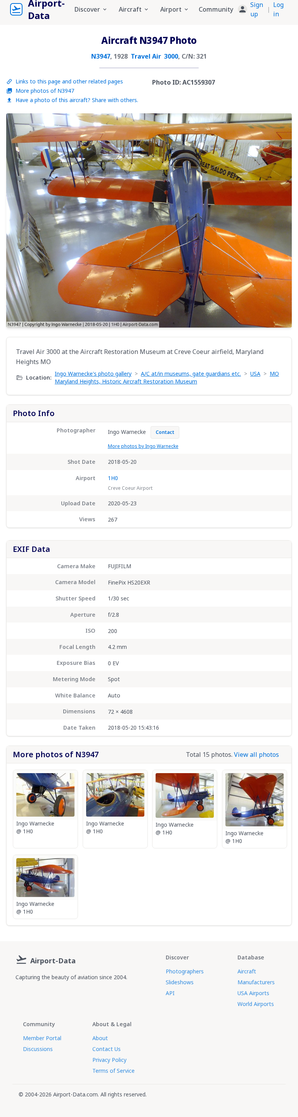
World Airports (255, 1004)
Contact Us (106, 1049)
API (170, 993)
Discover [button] (87, 9)
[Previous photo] (20, 220)
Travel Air (146, 56)
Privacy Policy (109, 1059)
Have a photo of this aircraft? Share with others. (77, 100)
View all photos (256, 754)
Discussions (38, 1049)
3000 (171, 56)
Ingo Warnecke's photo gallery (93, 373)
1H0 (113, 478)
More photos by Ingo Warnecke (143, 446)
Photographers (185, 971)
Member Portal (42, 1038)
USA (255, 373)
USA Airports (253, 993)
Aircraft (246, 971)
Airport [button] (171, 9)
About (100, 1038)
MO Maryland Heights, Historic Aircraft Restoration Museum (167, 377)
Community (216, 9)
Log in (278, 9)
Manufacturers (256, 982)
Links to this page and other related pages (69, 81)
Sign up (256, 9)
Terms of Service (113, 1070)
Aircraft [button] (130, 9)
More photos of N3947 (45, 90)
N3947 (100, 56)
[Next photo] (278, 220)
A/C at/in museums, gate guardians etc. (191, 373)
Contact (165, 432)
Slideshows (180, 982)
